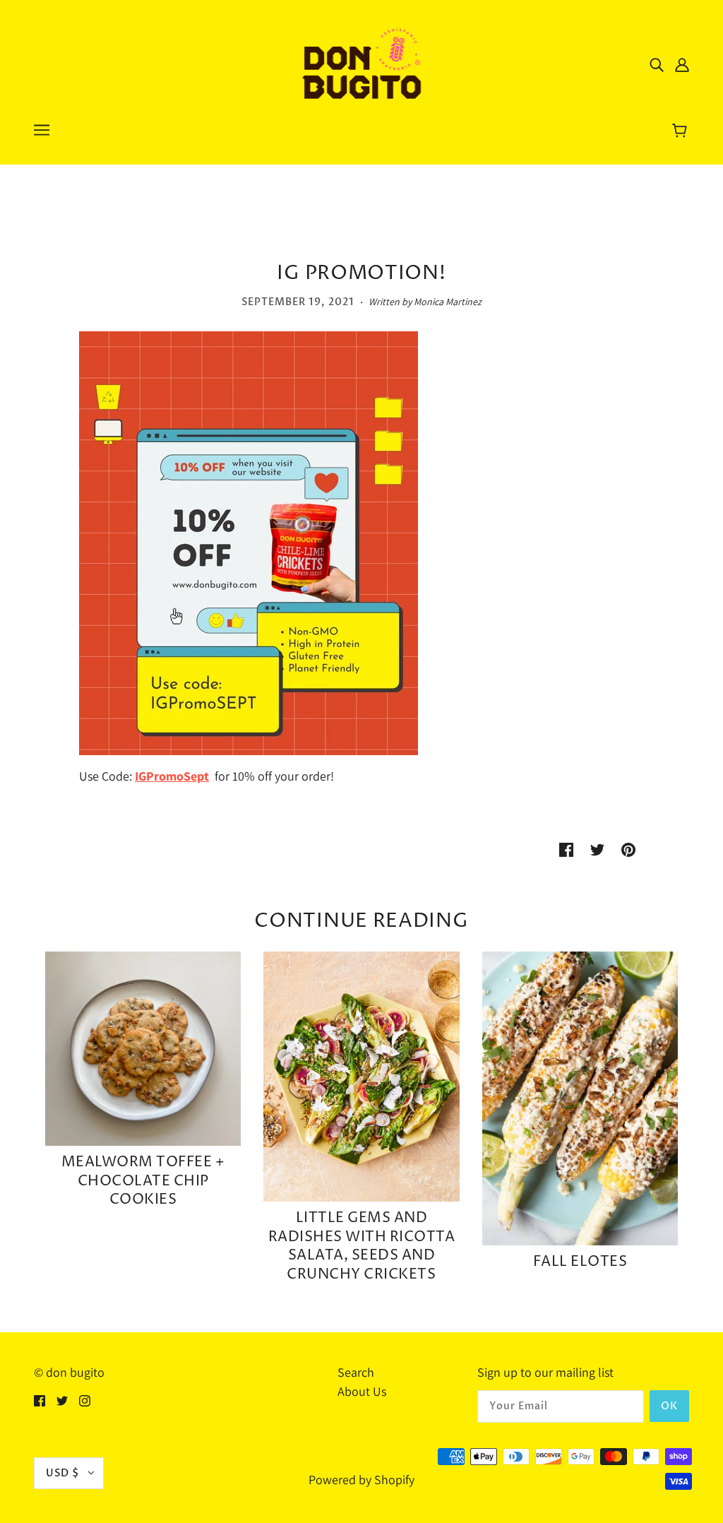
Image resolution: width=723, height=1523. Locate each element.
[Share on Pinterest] (628, 848)
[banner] (361, 62)
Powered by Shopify (361, 1479)
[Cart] (681, 132)
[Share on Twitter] (597, 848)
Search (355, 1372)
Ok (669, 1406)
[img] (656, 64)
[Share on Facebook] (566, 848)
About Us (361, 1391)
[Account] (682, 64)
